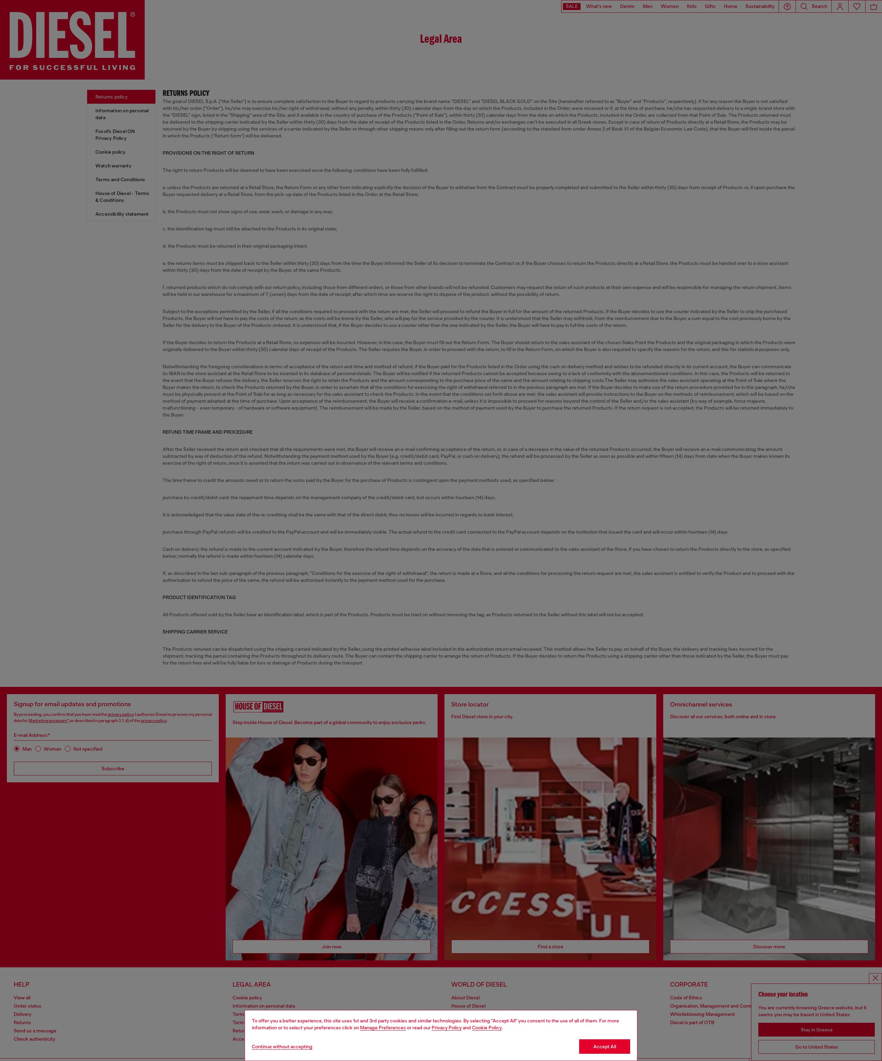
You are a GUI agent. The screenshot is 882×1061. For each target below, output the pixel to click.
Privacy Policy (447, 1027)
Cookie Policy (487, 1027)
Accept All (604, 1046)
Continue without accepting (282, 1046)
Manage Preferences (383, 1027)
